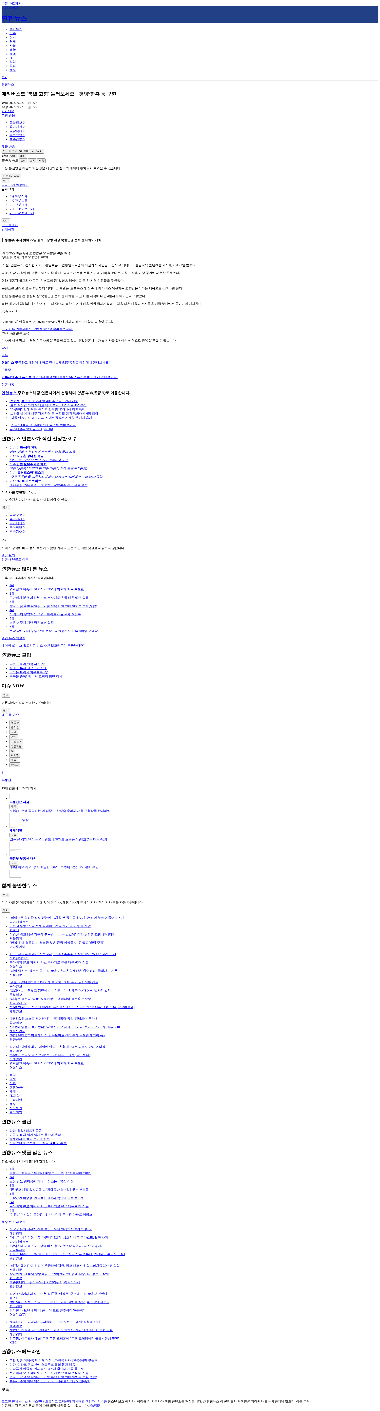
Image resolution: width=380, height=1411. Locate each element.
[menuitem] (194, 123)
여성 (22, 155)
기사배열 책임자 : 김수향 (89, 1401)
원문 (8, 111)
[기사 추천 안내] (34, 493)
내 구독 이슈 (10, 714)
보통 (32, 160)
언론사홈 (8, 384)
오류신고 (51, 1401)
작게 (24, 196)
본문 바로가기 (11, 3)
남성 (12, 155)
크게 (24, 204)
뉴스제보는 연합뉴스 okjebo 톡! (31, 429)
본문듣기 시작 (11, 175)
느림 (23, 160)
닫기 (5, 348)
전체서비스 (20, 1401)
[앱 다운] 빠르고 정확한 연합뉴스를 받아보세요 (43, 425)
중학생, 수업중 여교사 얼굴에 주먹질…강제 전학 (44, 401)
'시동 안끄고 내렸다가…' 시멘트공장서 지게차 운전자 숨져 (51, 417)
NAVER (94, 1405)
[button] (17, 122)
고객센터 (65, 1401)
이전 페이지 (10, 7)
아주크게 (27, 209)
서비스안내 (36, 1401)
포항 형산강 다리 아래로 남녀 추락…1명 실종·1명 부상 (48, 405)
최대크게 (27, 213)
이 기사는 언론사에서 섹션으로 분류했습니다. (37, 329)
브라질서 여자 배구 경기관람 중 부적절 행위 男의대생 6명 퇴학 (54, 413)
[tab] (16, 29)
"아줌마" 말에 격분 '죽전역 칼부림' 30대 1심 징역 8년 (47, 409)
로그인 (6, 1401)
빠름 (41, 160)
